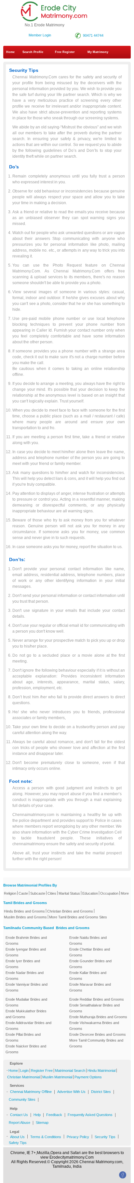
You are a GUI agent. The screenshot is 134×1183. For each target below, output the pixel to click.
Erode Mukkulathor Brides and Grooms (26, 1014)
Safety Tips (18, 1143)
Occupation (109, 893)
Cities (51, 893)
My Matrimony (97, 52)
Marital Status (69, 893)
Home (10, 52)
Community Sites (22, 1099)
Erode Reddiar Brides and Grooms (96, 999)
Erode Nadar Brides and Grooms (25, 975)
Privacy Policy (78, 1137)
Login (24, 1070)
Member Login (40, 35)
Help (37, 1115)
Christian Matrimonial (23, 1077)
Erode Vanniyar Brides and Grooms (26, 987)
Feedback (54, 1115)
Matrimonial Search (70, 1070)
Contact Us (19, 1115)
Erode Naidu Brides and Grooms (88, 940)
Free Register (65, 52)
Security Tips (105, 1137)
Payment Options (88, 1077)
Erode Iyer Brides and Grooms (23, 964)
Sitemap (42, 1122)
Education (90, 893)
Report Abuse (19, 1122)
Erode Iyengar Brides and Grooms (26, 952)
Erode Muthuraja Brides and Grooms (98, 1017)
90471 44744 (92, 35)
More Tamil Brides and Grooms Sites (78, 917)
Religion (10, 893)
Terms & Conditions (45, 1137)
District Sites (101, 1092)
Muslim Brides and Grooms (25, 917)
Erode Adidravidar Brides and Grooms (28, 1026)
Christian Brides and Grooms (70, 911)
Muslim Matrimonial (57, 1077)
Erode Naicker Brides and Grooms (26, 1049)
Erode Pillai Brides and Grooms (23, 1037)
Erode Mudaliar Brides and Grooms (26, 1002)
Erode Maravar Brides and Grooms (90, 987)
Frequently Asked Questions (90, 1115)
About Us (17, 1137)
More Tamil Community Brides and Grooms (96, 1043)
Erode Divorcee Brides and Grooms (97, 1034)
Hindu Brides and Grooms (24, 911)
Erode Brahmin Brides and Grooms (26, 940)
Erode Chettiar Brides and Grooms (89, 952)
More (125, 893)
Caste (23, 893)
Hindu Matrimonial (101, 1070)
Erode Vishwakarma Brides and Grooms (94, 1026)
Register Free (42, 1070)
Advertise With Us (71, 1092)
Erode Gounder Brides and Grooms (90, 964)
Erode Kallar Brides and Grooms (87, 975)
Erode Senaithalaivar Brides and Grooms (94, 1008)
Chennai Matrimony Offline (31, 1092)
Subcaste (37, 893)
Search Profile (32, 52)
